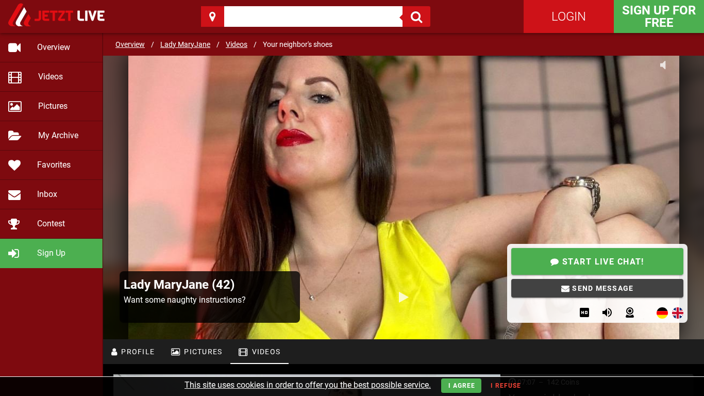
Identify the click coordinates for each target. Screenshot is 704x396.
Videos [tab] (264, 352)
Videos (236, 44)
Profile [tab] (137, 352)
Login (568, 16)
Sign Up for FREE (659, 16)
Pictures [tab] (202, 352)
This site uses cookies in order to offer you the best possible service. (308, 385)
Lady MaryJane (185, 44)
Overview (130, 44)
